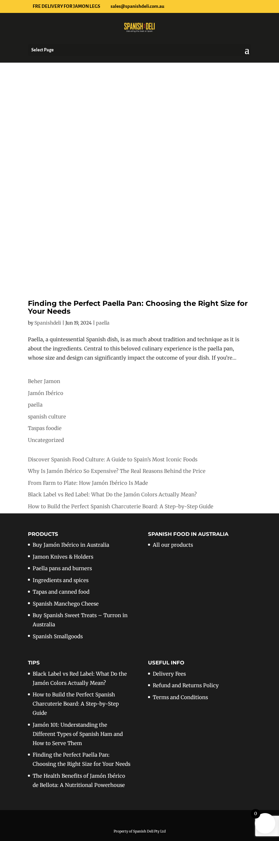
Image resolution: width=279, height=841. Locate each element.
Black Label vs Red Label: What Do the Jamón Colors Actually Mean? (112, 494)
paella (103, 323)
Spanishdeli (47, 323)
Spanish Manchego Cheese (66, 603)
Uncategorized (46, 440)
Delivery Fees (169, 674)
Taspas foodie (45, 428)
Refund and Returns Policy (186, 685)
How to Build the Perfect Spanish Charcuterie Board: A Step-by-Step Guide (120, 506)
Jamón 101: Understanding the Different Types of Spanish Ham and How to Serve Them (78, 734)
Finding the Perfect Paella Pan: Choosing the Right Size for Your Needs (138, 307)
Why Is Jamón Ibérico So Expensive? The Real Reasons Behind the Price (117, 471)
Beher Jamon (44, 381)
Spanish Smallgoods (58, 636)
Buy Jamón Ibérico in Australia (71, 545)
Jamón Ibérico (45, 393)
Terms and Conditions (180, 697)
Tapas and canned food (61, 592)
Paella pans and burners (62, 568)
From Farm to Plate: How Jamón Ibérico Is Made (88, 483)
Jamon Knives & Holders (63, 557)
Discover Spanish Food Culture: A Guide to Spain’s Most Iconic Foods (112, 459)
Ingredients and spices (60, 580)
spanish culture (47, 416)
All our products (173, 545)
